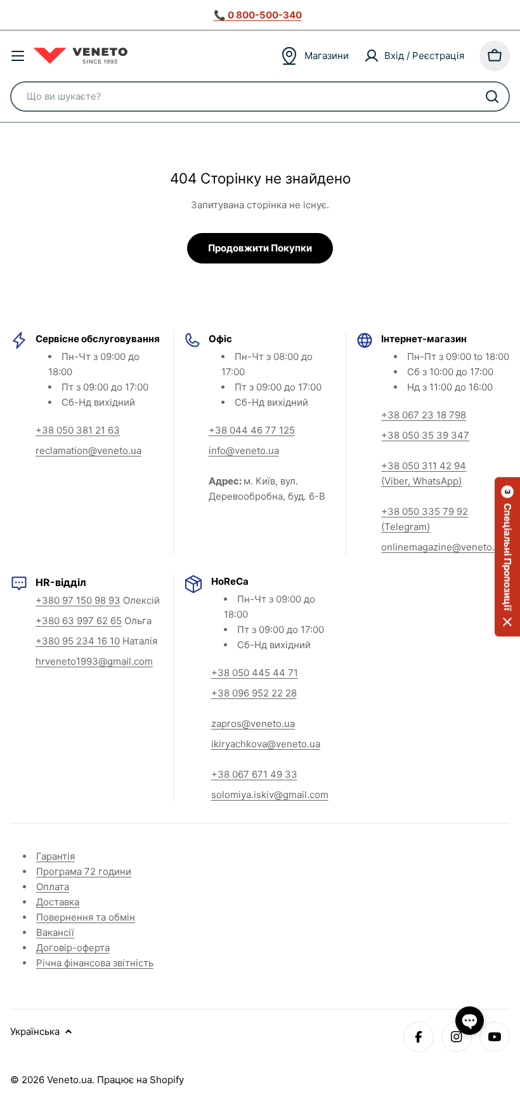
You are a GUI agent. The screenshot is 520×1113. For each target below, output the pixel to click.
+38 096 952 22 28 (254, 693)
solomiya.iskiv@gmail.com (269, 795)
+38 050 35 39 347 (425, 435)
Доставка (57, 902)
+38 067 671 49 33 (254, 774)
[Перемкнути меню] (17, 55)
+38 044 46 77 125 (252, 430)
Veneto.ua (69, 1080)
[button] (507, 556)
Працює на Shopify (140, 1080)
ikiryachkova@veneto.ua (265, 744)
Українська (35, 1031)
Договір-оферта (73, 948)
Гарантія (55, 856)
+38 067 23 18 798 (423, 415)
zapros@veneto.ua (253, 723)
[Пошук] (492, 96)
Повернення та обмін (85, 917)
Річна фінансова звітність (94, 963)
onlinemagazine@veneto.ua (443, 547)
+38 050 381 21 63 (78, 430)
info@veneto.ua (244, 450)
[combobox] (260, 96)
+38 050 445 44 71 (254, 673)
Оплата (52, 887)
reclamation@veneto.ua (88, 450)
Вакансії (55, 932)
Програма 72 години (83, 871)
